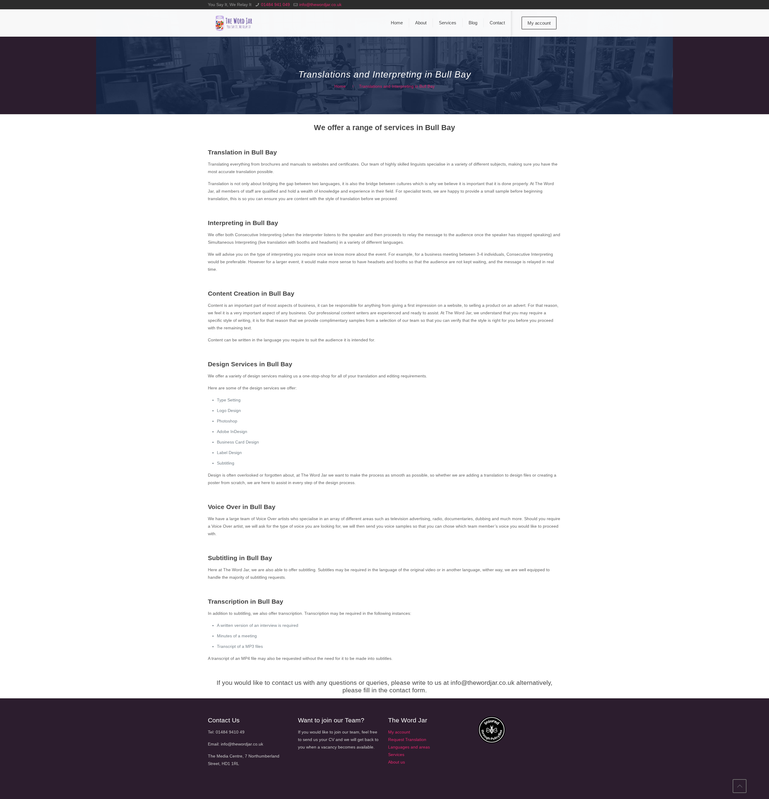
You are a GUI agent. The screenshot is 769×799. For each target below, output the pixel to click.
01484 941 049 (275, 4)
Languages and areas (409, 747)
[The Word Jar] (234, 22)
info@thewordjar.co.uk (320, 4)
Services (396, 754)
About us (396, 762)
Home (340, 86)
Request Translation (407, 739)
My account (539, 23)
